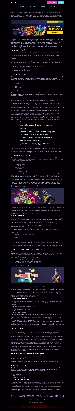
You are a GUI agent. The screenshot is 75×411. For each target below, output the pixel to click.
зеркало (57, 338)
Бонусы (42, 6)
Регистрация (52, 2)
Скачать (52, 6)
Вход (60, 2)
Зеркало (32, 6)
